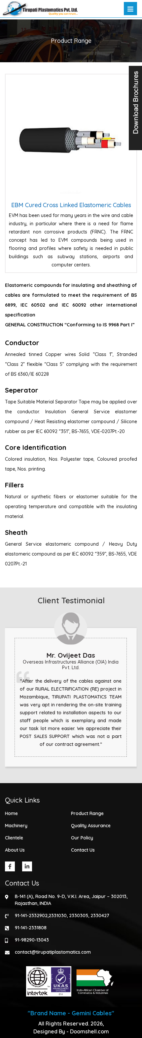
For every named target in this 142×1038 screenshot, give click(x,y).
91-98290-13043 (32, 940)
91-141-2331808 (31, 928)
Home (11, 813)
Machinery (16, 826)
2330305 (78, 915)
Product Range (87, 813)
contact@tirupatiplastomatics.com (53, 952)
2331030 (58, 915)
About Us (15, 850)
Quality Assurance (91, 826)
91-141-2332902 (31, 915)
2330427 (99, 915)
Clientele (14, 838)
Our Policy (82, 838)
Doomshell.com (89, 1031)
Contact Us (83, 850)
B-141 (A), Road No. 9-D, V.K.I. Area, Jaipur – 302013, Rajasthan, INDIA (71, 899)
